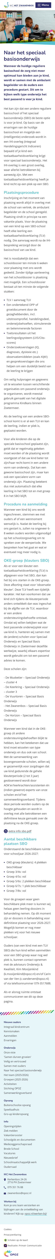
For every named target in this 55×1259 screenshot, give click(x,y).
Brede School (11, 1148)
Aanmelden (10, 1035)
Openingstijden (12, 1126)
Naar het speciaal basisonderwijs (23, 1070)
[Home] (19, 5)
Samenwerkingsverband (18, 1093)
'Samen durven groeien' (17, 1057)
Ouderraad (10, 1167)
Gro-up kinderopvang (16, 1114)
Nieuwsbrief (11, 1157)
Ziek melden (11, 1130)
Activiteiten (10, 1084)
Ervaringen (10, 1040)
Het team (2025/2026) (16, 1075)
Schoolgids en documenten (19, 1139)
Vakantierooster (13, 1135)
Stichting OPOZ (12, 1088)
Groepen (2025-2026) (16, 1079)
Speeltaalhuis (11, 1109)
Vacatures (9, 1153)
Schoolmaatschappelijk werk (20, 1162)
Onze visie (9, 1052)
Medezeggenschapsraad (18, 1144)
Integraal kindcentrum (16, 1027)
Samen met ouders (15, 1066)
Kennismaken (11, 1031)
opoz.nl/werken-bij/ (36, 1213)
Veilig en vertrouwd (15, 1061)
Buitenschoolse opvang (17, 1105)
